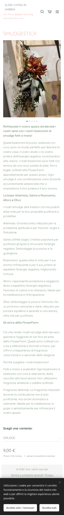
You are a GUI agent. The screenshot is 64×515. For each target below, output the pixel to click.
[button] (42, 11)
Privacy (49, 475)
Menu (57, 11)
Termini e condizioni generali (27, 475)
